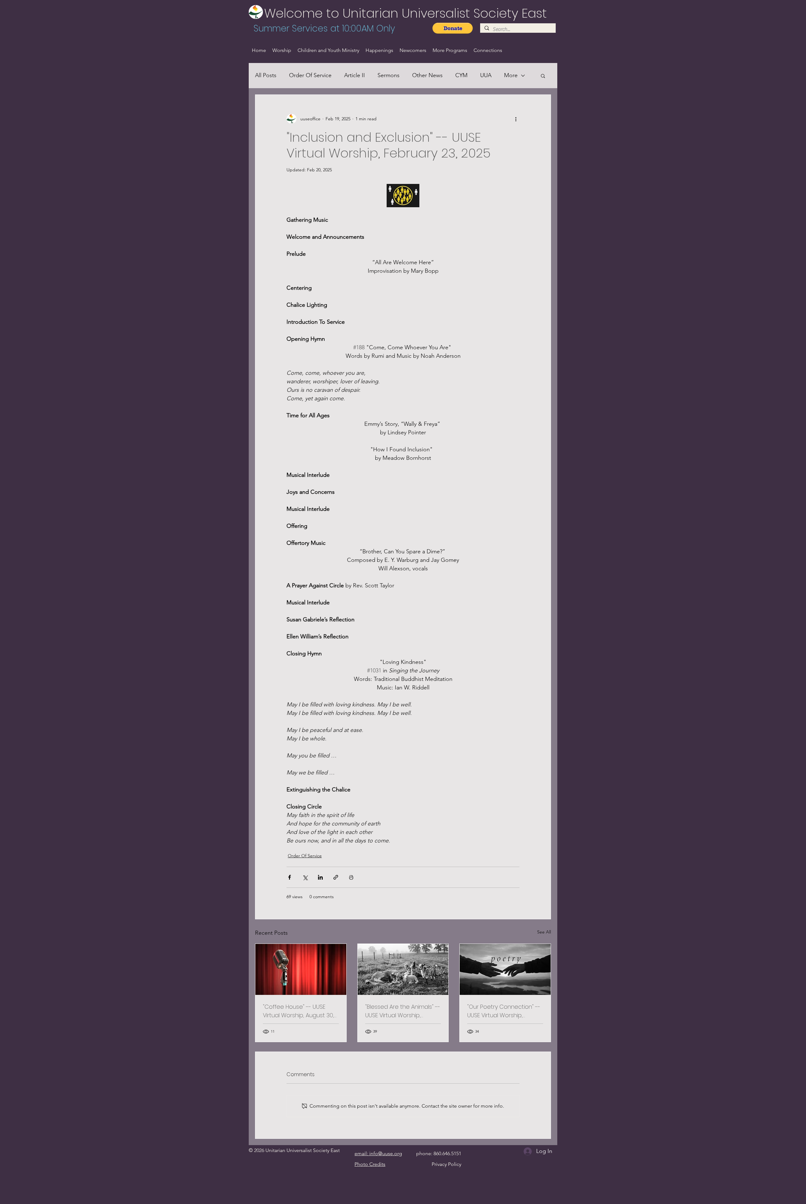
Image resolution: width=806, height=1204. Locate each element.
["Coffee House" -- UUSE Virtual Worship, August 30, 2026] (300, 969)
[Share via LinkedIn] (320, 877)
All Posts (265, 75)
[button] (543, 75)
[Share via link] (336, 877)
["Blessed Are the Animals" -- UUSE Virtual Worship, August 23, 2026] (403, 969)
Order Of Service (310, 75)
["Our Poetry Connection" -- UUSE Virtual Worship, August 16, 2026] (505, 969)
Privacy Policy (446, 1164)
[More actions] (515, 119)
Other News (427, 75)
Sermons (388, 75)
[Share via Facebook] (289, 877)
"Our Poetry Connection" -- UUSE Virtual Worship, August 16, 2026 (503, 1011)
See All (544, 932)
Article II (354, 75)
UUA (485, 75)
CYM (461, 75)
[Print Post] (351, 877)
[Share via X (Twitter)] (305, 877)
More (511, 75)
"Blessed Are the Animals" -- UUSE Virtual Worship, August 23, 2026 (402, 1011)
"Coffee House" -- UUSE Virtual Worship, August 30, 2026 (298, 1011)
